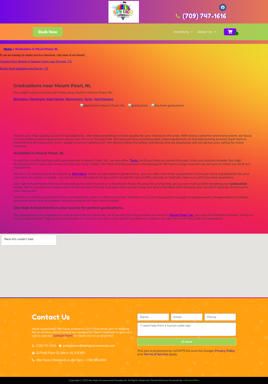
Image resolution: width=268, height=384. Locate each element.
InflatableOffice (191, 380)
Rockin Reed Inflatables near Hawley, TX (24, 68)
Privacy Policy (225, 351)
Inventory (181, 32)
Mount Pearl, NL (181, 215)
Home (8, 49)
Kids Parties (55, 99)
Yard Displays (103, 99)
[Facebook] (222, 7)
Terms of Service (156, 354)
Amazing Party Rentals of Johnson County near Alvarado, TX (36, 61)
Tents (88, 99)
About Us (204, 32)
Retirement (74, 99)
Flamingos (37, 99)
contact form (63, 335)
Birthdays (20, 99)
